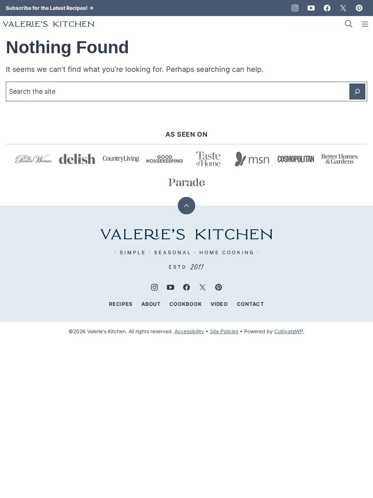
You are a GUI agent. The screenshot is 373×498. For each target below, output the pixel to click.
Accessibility (189, 331)
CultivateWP (288, 331)
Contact (250, 304)
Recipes (121, 304)
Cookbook (185, 304)
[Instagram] (295, 8)
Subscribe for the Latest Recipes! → (50, 8)
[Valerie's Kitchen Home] (48, 24)
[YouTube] (311, 8)
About (151, 304)
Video (219, 304)
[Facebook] (327, 8)
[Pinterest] (359, 8)
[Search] (349, 24)
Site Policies (224, 331)
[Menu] (365, 24)
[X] (343, 8)
